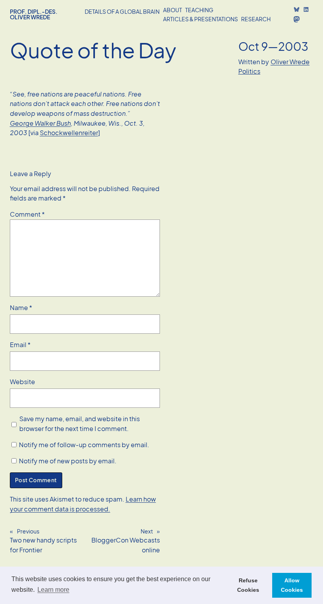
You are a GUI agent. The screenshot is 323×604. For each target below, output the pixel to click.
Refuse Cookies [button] (248, 585)
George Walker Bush (40, 123)
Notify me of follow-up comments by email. (84, 444)
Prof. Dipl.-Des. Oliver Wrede (34, 14)
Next (147, 531)
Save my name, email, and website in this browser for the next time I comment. (79, 423)
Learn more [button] (53, 589)
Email (20, 344)
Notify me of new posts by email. (68, 461)
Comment (27, 214)
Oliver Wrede (290, 62)
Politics (249, 71)
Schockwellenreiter (69, 132)
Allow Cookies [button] (292, 585)
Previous (28, 531)
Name (21, 307)
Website (22, 381)
